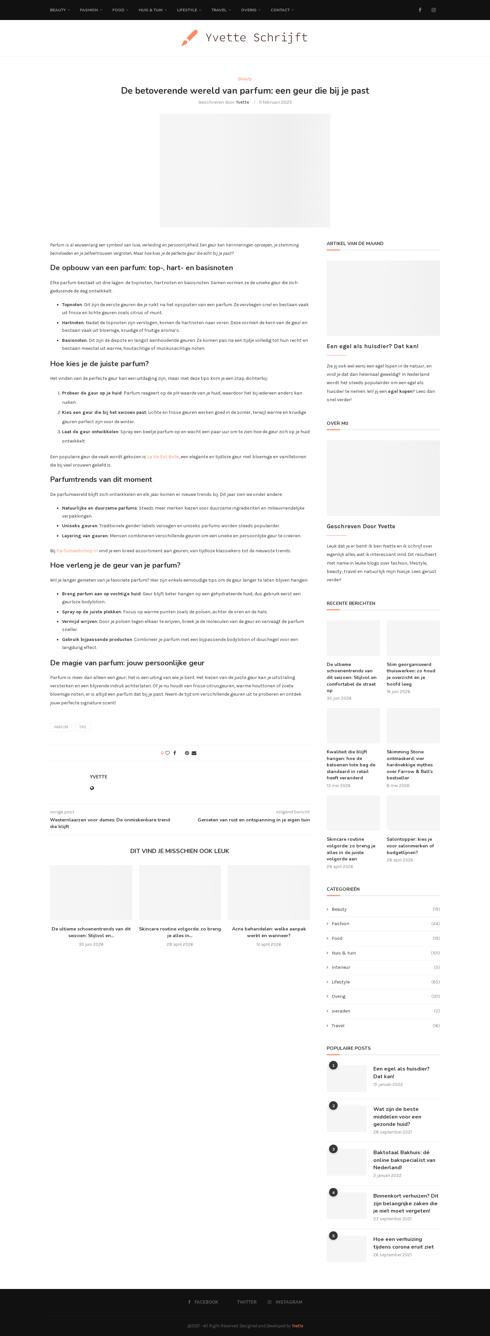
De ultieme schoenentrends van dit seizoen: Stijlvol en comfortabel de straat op (352, 677)
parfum (61, 727)
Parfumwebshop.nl (76, 551)
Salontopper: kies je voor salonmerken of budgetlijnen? (410, 845)
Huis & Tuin (151, 10)
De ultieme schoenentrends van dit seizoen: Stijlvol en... (91, 932)
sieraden (386, 1011)
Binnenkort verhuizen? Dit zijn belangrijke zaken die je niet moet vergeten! (406, 1203)
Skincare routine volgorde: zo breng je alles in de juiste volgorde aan (351, 849)
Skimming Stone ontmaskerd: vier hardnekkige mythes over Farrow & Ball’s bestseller (410, 765)
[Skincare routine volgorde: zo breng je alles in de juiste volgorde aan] (180, 892)
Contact (280, 10)
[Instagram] (434, 10)
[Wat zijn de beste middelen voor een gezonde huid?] (347, 1119)
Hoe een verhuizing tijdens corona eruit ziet (403, 1243)
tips (82, 727)
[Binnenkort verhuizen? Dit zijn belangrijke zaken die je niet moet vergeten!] (347, 1205)
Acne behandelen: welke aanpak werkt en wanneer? (269, 932)
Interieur (386, 967)
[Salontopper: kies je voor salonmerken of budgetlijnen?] (413, 813)
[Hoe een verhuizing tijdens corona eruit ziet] (347, 1249)
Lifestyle (187, 10)
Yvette (242, 102)
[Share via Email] (194, 753)
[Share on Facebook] (174, 753)
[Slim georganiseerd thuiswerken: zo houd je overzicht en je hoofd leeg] (413, 638)
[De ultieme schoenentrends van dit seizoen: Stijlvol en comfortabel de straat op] (91, 892)
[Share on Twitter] (180, 753)
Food (118, 10)
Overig (248, 10)
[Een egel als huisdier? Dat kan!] (347, 1078)
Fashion (89, 10)
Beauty (58, 10)
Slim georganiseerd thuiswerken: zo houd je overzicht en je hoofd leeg (411, 674)
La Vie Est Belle (162, 457)
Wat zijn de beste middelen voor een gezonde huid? (397, 1117)
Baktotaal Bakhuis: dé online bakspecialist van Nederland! (404, 1160)
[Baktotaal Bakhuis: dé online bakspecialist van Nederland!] (347, 1162)
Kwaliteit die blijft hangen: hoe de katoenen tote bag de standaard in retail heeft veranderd (351, 765)
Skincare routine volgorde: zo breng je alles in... (180, 932)
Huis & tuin (386, 953)
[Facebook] (420, 10)
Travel (219, 10)
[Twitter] (426, 10)
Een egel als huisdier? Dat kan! (401, 1072)
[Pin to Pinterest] (187, 753)
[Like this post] (167, 753)
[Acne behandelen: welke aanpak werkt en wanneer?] (269, 892)
